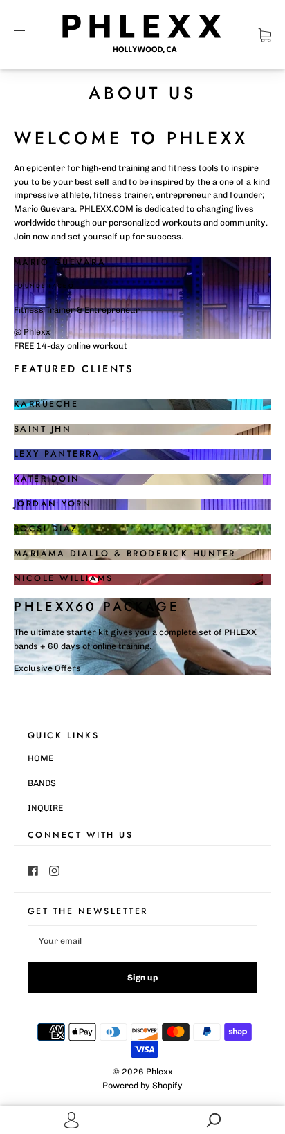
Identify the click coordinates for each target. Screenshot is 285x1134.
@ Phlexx (32, 332)
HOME (40, 758)
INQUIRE (45, 808)
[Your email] (142, 940)
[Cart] (264, 35)
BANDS (42, 783)
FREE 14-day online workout (70, 345)
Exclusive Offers (47, 668)
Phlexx (159, 1071)
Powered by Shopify (142, 1085)
